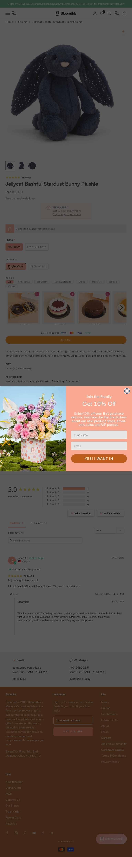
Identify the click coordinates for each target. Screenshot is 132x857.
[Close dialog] (127, 390)
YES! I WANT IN (99, 458)
